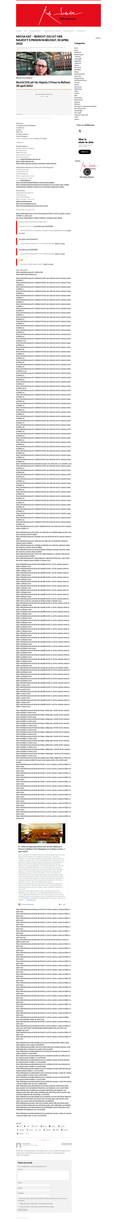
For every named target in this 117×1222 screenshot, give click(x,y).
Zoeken (98, 38)
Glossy (76, 65)
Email (20, 1188)
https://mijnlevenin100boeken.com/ (26, 274)
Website (21, 1193)
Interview (77, 76)
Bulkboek (77, 52)
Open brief (68, 31)
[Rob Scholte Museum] (58, 14)
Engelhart (77, 61)
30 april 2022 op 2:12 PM (30, 1145)
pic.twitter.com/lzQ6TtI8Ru (44, 226)
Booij (76, 50)
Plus (75, 96)
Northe (76, 93)
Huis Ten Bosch (43, 47)
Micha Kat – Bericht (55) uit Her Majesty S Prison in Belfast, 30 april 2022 (35, 117)
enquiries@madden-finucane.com (30, 159)
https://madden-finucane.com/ (25, 161)
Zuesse (76, 119)
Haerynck (77, 68)
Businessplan (33, 47)
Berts (76, 48)
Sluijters (77, 104)
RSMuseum (18, 117)
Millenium (78, 89)
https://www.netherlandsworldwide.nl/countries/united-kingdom (35, 183)
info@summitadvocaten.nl (24, 201)
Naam (20, 1183)
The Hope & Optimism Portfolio (85, 106)
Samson (77, 102)
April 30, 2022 (60, 243)
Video (26, 48)
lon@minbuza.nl (25, 180)
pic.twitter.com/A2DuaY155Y (28, 239)
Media (55, 47)
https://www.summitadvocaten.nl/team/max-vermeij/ (32, 206)
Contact (81, 31)
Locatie (50, 47)
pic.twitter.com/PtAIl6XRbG (28, 249)
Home (19, 31)
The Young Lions (80, 109)
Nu (25, 31)
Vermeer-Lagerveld (81, 115)
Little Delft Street (80, 80)
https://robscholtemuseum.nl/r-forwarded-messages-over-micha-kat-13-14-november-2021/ (44, 464)
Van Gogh (77, 113)
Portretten (61, 47)
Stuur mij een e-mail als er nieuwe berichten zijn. (37, 1207)
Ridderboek (20, 48)
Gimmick (77, 63)
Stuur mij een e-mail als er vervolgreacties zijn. (36, 1204)
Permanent (35, 31)
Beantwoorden (66, 1144)
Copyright (78, 59)
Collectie (77, 57)
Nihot (76, 91)
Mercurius (78, 87)
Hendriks (77, 70)
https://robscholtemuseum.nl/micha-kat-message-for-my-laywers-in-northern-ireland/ (42, 668)
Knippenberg (79, 78)
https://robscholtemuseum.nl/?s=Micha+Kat (29, 272)
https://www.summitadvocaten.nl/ (26, 204)
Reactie (20, 1169)
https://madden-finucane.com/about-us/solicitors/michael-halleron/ (36, 164)
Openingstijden (52, 31)
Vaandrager (78, 111)
